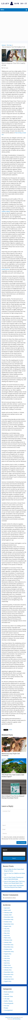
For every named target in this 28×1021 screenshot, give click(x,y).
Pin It (10, 729)
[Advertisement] (14, 26)
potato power (5, 269)
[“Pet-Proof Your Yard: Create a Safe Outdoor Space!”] (14, 765)
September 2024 (9, 951)
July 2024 (6, 956)
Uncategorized (8, 1010)
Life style (6, 998)
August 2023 (7, 981)
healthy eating (6, 211)
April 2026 (7, 908)
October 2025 (8, 921)
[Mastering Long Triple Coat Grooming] (14, 744)
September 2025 (9, 924)
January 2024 (7, 970)
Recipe (6, 1008)
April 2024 (7, 963)
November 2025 (8, 919)
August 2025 (7, 926)
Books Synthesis (8, 992)
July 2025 (6, 928)
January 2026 (7, 915)
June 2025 (7, 931)
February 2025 (8, 940)
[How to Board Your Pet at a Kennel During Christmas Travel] (14, 787)
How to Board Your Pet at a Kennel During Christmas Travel (13, 797)
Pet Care (5, 68)
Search (5, 850)
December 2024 (8, 944)
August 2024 (7, 954)
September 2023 (9, 979)
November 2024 (8, 947)
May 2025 (7, 933)
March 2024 (7, 965)
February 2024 (8, 967)
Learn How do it (9, 1017)
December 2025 (8, 917)
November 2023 (8, 974)
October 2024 (8, 949)
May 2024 (7, 960)
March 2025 (7, 937)
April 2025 (7, 935)
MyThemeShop (16, 1019)
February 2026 (8, 912)
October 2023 (8, 976)
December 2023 (8, 972)
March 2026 (7, 910)
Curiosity (6, 994)
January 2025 (7, 942)
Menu (2, 9)
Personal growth (8, 1003)
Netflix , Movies (8, 1001)
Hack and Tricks (8, 996)
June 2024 (7, 958)
